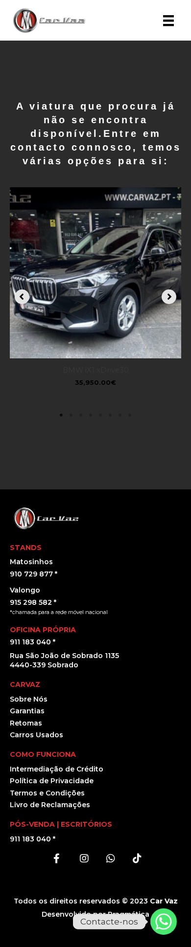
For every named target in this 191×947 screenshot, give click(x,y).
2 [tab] (71, 415)
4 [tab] (91, 415)
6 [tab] (110, 415)
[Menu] (168, 20)
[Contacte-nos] (163, 921)
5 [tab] (100, 415)
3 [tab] (81, 415)
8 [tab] (130, 415)
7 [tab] (120, 415)
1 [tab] (61, 415)
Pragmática (128, 914)
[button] (22, 296)
